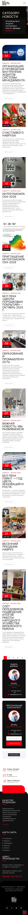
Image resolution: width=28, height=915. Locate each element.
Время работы (21, 887)
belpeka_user (15, 63)
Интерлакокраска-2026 (13, 195)
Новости (5, 63)
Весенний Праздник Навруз (10, 546)
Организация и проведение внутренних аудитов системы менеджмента (13, 73)
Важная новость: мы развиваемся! (13, 426)
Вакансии (7, 845)
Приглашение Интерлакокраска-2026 (13, 259)
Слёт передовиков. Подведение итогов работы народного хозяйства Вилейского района (13, 617)
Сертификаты (8, 843)
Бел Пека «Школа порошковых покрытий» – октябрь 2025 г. (12, 303)
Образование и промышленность (13, 357)
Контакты (7, 850)
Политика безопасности (8, 887)
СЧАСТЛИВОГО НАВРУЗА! (13, 134)
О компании (8, 838)
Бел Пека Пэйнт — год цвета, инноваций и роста (13, 481)
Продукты (7, 841)
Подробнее (5, 824)
